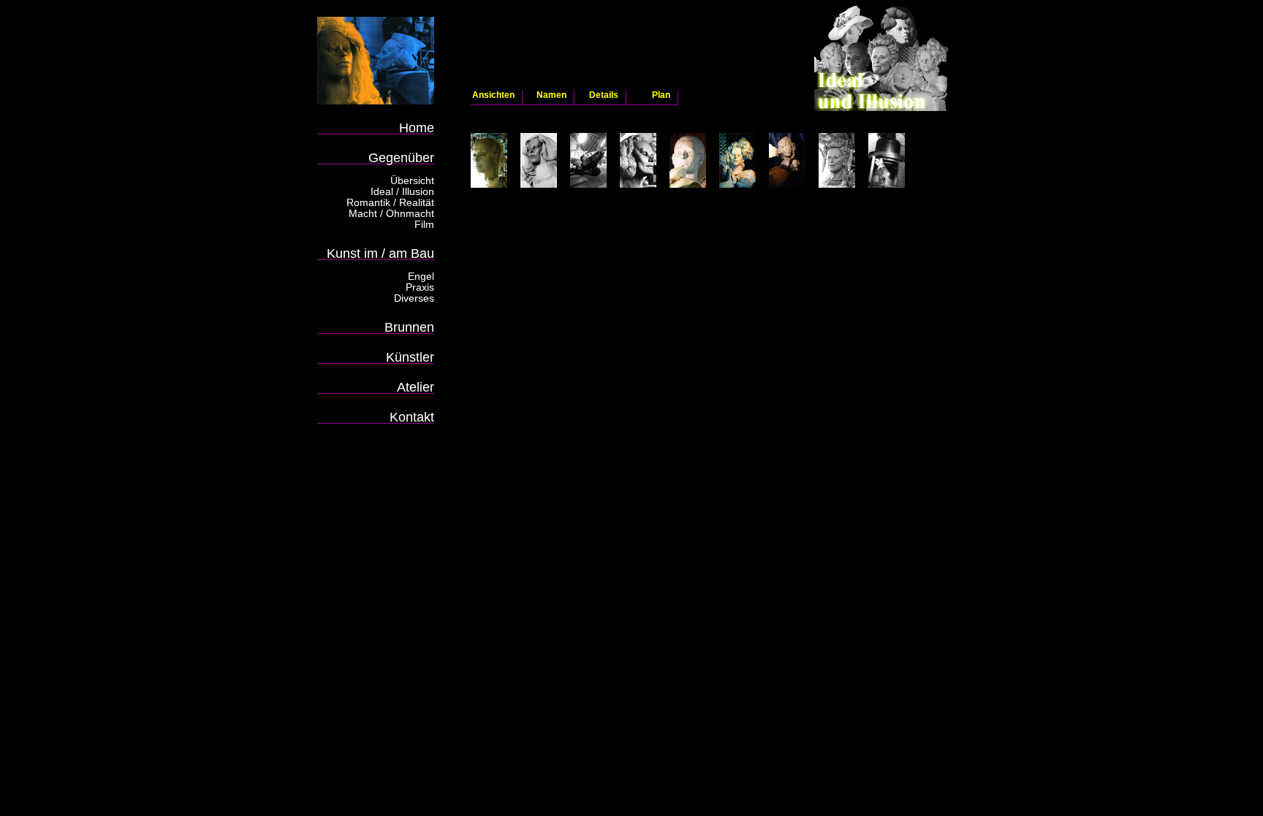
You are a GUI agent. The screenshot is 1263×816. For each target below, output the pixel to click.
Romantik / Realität (390, 202)
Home (416, 127)
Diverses (414, 298)
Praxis (420, 287)
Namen (551, 95)
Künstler (410, 357)
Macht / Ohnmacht (391, 213)
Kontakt (412, 417)
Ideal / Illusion (402, 191)
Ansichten (493, 95)
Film (424, 224)
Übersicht (412, 180)
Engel (421, 276)
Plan (661, 95)
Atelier (415, 387)
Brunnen (409, 327)
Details (603, 95)
